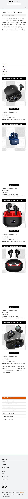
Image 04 (4, 71)
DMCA (3, 461)
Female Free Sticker (8, 416)
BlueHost (22, 492)
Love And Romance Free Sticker (11, 404)
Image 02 (4, 66)
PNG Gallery (14, 1)
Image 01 (4, 64)
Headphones (11, 15)
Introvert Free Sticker (8, 419)
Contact (4, 464)
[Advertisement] (14, 47)
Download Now (14, 108)
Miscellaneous (5, 476)
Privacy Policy (5, 467)
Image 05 (4, 74)
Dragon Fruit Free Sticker (9, 410)
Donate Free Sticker (8, 407)
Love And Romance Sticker (9, 401)
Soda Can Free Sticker (8, 413)
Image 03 (4, 69)
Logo (3, 473)
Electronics (7, 15)
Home (3, 15)
